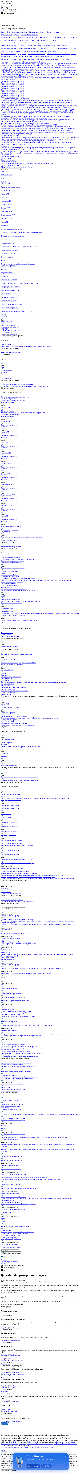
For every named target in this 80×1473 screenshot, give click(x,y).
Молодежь (4, 1391)
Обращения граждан (49, 1444)
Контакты (65, 1444)
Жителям (59, 1444)
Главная (3, 1260)
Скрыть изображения (10, 11)
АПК (2, 1377)
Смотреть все (5, 1359)
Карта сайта (73, 1444)
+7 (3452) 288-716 (14, 1442)
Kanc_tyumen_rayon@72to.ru (65, 1442)
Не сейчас (46, 1466)
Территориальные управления (16, 1444)
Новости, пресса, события (9, 1262)
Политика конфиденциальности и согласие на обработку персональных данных (27, 1447)
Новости (4, 1263)
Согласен (13, 1470)
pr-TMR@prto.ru (30, 1442)
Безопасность (5, 1364)
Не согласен (5, 1470)
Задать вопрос (33, 1466)
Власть (3, 1444)
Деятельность (31, 1444)
